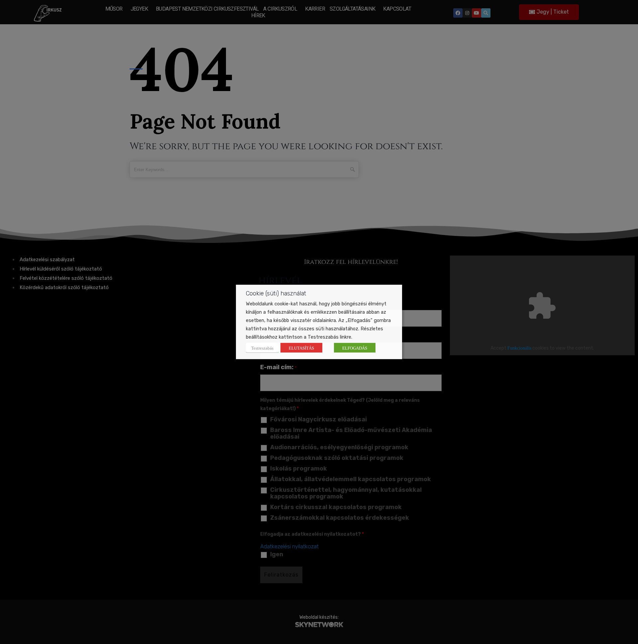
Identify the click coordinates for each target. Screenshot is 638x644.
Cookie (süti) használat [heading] (276, 293)
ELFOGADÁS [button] (354, 348)
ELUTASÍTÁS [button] (301, 348)
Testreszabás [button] (262, 348)
